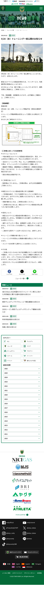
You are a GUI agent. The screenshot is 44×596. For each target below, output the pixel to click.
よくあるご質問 (6, 573)
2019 (6, 399)
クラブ (13, 35)
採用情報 (39, 573)
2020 (6, 395)
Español (27, 564)
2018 (6, 404)
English (18, 564)
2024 (6, 377)
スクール (9, 356)
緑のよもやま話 (31, 361)
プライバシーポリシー (29, 573)
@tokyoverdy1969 (11, 544)
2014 (6, 421)
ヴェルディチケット (33, 552)
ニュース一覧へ (20, 278)
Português (38, 564)
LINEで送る (35, 274)
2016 (6, 412)
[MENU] (41, 8)
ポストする (22, 274)
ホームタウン (11, 351)
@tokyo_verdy (10, 533)
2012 (6, 430)
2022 (6, 386)
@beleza (29, 539)
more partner (20, 514)
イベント (9, 361)
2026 (6, 369)
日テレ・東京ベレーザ (2, 8)
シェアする (9, 274)
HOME (2, 30)
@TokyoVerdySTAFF (12, 528)
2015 (6, 417)
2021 (6, 390)
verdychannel (31, 522)
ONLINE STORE (24, 557)
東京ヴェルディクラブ (15, 552)
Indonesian (29, 567)
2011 (6, 434)
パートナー (30, 356)
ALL (8, 341)
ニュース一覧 (10, 30)
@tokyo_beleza (31, 528)
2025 (6, 373)
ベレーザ (9, 346)
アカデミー (30, 351)
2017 (6, 408)
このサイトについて (17, 573)
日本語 (8, 564)
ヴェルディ (30, 341)
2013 (6, 425)
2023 (6, 382)
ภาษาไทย (18, 567)
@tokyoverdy (10, 539)
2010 (6, 438)
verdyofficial (10, 522)
